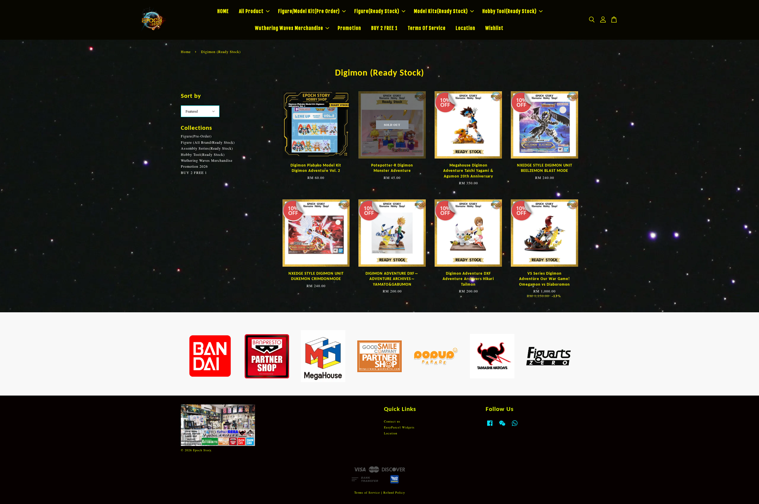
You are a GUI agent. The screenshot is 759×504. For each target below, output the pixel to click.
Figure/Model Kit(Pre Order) (309, 11)
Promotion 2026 (194, 166)
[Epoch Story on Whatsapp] (515, 426)
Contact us (392, 421)
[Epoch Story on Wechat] (502, 426)
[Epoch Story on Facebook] (490, 426)
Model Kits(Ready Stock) (441, 11)
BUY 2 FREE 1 (384, 28)
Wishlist (494, 28)
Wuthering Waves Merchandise (289, 28)
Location (465, 28)
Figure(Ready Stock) (376, 11)
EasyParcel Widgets (399, 427)
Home (186, 51)
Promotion (349, 28)
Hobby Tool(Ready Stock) (509, 11)
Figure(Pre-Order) (196, 136)
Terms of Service (367, 492)
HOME (223, 11)
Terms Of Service (427, 28)
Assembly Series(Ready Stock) (207, 148)
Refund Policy (394, 492)
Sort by (191, 96)
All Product (251, 11)
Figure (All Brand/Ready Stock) (208, 142)
